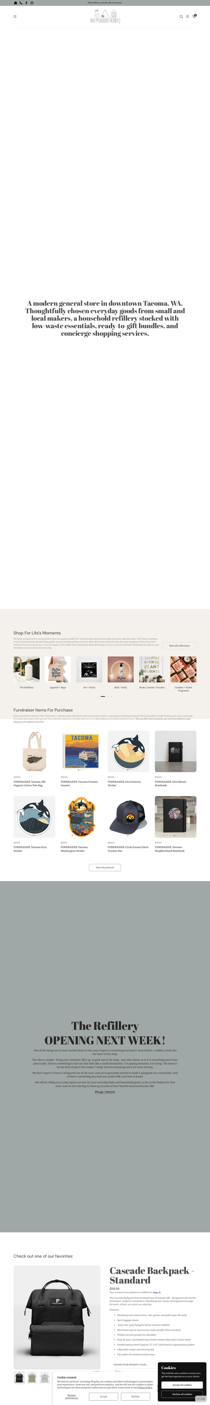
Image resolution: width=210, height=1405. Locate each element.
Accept (103, 1396)
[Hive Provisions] (105, 16)
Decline (135, 1396)
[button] (181, 16)
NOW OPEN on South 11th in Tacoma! (105, 3)
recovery (96, 716)
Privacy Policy (145, 1387)
